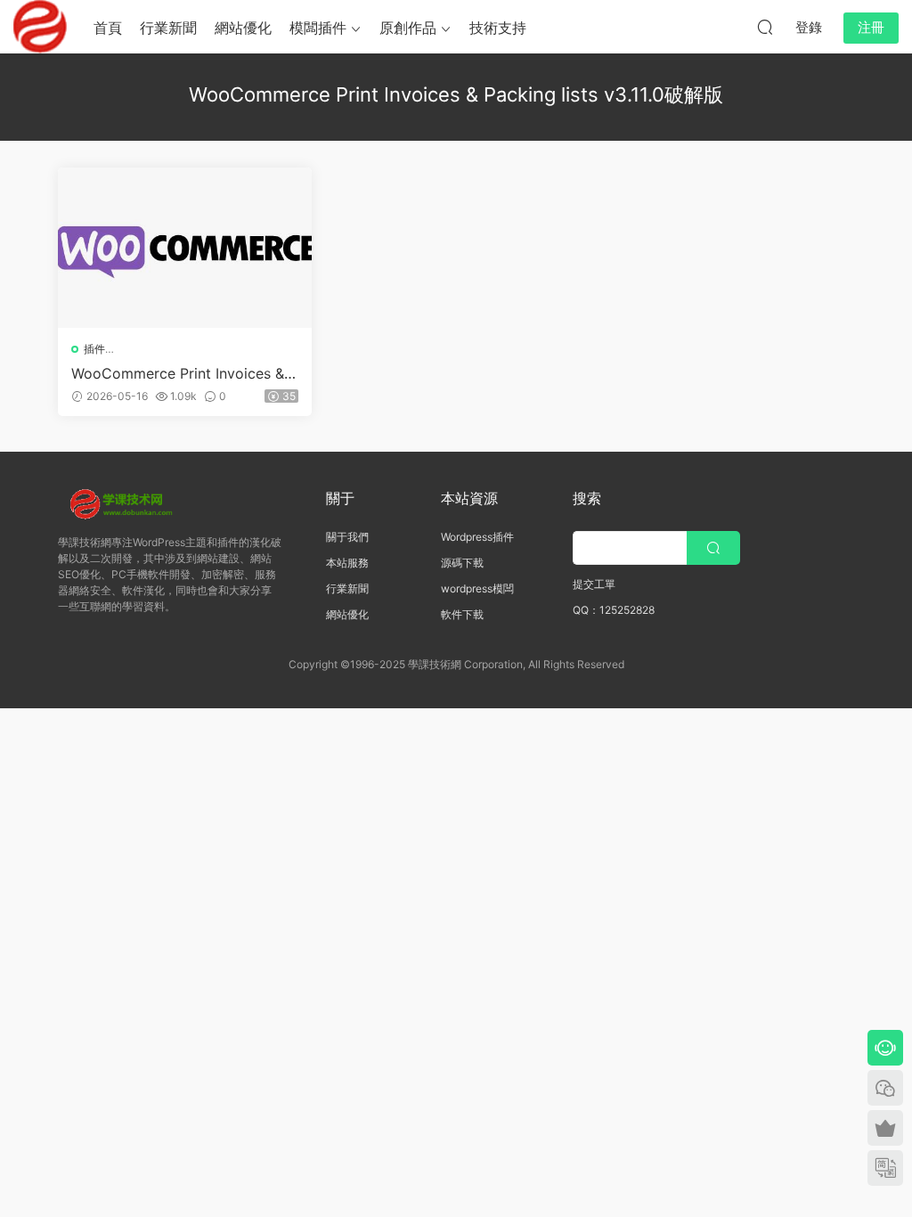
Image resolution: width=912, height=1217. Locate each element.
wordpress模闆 (477, 588)
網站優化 (243, 28)
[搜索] (765, 26)
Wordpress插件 (477, 536)
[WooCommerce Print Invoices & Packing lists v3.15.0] (185, 247)
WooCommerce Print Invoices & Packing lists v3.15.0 (184, 373)
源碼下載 (462, 562)
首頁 (108, 28)
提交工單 (594, 584)
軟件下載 (462, 614)
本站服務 (347, 562)
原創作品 (407, 28)
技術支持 (497, 28)
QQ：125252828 (614, 610)
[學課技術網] (40, 26)
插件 (94, 348)
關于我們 (347, 536)
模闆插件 (317, 28)
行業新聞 (168, 28)
